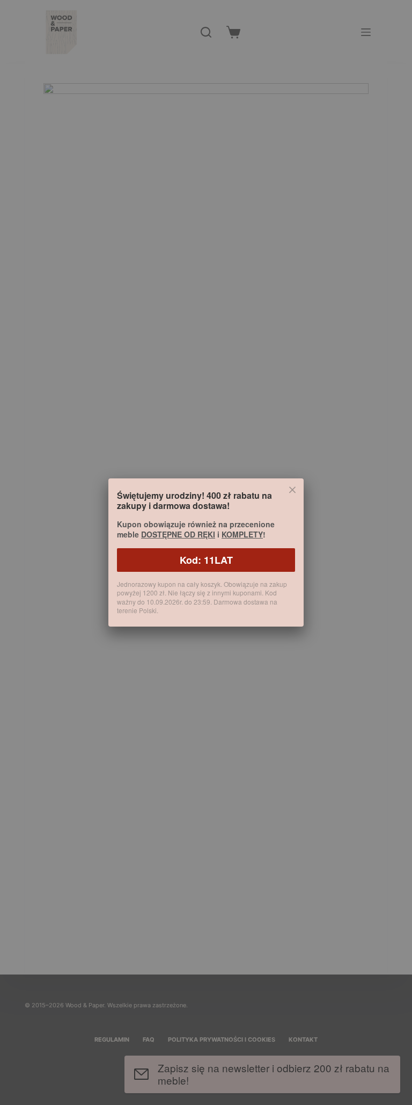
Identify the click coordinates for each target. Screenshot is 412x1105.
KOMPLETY (242, 534)
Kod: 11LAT (206, 560)
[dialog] (206, 552)
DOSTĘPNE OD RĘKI (178, 534)
